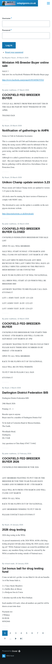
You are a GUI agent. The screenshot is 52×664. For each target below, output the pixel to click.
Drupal (14, 651)
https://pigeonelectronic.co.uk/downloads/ (18, 213)
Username (6, 18)
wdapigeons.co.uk (26, 3)
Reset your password (14, 52)
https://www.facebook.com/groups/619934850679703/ (23, 80)
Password (6, 30)
